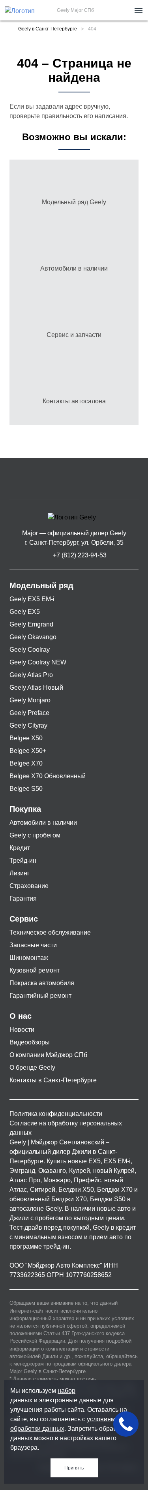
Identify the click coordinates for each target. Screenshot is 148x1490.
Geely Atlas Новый (36, 687)
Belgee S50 (26, 788)
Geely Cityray (28, 725)
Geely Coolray (29, 649)
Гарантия (23, 898)
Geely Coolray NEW (37, 662)
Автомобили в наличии (43, 822)
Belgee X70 (26, 763)
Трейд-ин (22, 860)
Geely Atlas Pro (31, 675)
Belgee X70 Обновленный (47, 776)
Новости (21, 1029)
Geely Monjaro (30, 700)
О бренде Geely (32, 1067)
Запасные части (33, 945)
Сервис (23, 918)
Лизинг (19, 873)
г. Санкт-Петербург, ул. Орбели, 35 (74, 542)
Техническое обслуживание (50, 932)
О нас (20, 1016)
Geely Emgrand (31, 624)
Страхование (29, 885)
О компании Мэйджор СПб (48, 1055)
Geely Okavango (32, 637)
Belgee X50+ (27, 750)
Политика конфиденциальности (55, 1113)
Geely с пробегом (34, 835)
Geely (17, 1142)
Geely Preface (29, 712)
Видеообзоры (29, 1042)
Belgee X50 (26, 738)
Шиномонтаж (28, 957)
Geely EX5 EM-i (31, 599)
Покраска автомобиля (41, 983)
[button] (137, 10)
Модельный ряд (41, 585)
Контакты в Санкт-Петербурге (53, 1080)
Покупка (25, 809)
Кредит (19, 848)
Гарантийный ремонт (40, 995)
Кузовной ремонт (34, 970)
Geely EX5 (24, 611)
